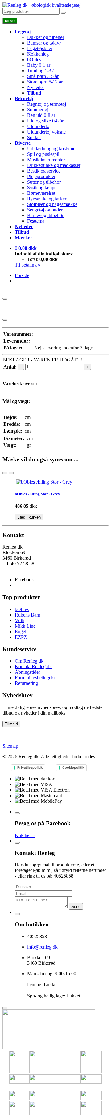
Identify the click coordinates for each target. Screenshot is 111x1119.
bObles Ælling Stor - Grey (37, 494)
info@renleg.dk (17, 569)
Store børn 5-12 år (45, 81)
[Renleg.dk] (41, 5)
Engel (20, 631)
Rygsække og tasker (46, 198)
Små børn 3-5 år (43, 76)
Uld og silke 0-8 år (45, 120)
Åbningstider (27, 672)
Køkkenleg (38, 54)
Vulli (19, 620)
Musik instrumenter (46, 159)
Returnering (26, 683)
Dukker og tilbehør (45, 37)
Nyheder (35, 87)
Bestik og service (43, 170)
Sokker (34, 137)
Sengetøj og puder (45, 209)
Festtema (35, 221)
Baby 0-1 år (38, 65)
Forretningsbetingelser (36, 677)
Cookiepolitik (73, 767)
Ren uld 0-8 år (41, 115)
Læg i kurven (29, 517)
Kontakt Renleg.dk (33, 666)
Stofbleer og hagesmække (52, 204)
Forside (22, 275)
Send (75, 906)
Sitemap (10, 746)
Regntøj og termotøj (46, 104)
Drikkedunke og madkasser (53, 165)
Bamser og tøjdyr (44, 42)
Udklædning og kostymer (52, 148)
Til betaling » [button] (27, 264)
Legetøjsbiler (39, 48)
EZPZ (21, 637)
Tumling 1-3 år (41, 70)
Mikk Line (25, 626)
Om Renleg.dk (29, 661)
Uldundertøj (39, 126)
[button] (26, 248)
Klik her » (25, 835)
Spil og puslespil (43, 154)
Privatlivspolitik (30, 767)
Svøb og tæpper (42, 187)
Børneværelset (41, 193)
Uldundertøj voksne (46, 132)
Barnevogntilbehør (45, 215)
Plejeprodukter (41, 176)
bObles (34, 59)
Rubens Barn (27, 614)
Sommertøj (37, 109)
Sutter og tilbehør (44, 182)
